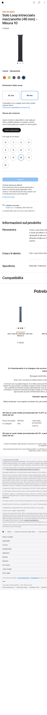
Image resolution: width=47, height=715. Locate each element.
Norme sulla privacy (8, 587)
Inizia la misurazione (12, 130)
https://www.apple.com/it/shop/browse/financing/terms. (23, 469)
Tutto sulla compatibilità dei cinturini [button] (15, 107)
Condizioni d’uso (34, 587)
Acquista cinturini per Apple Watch (25, 532)
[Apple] (3, 532)
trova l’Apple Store (23, 578)
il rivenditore (34, 578)
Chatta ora (10, 208)
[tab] (17, 63)
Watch (9, 532)
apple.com (5, 497)
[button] (34, 2)
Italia (3, 581)
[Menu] (44, 2)
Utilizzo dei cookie (22, 587)
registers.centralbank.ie (31, 520)
